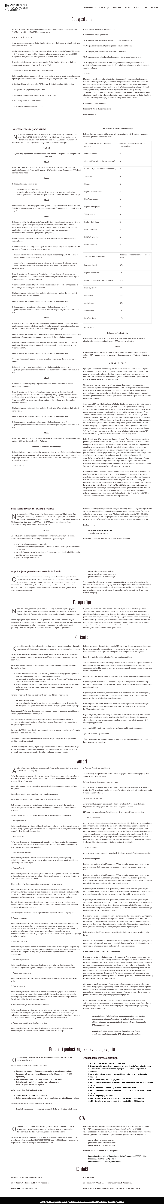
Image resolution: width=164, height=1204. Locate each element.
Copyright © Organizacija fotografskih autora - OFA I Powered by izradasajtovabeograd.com (82, 1201)
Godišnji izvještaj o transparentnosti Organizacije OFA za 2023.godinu (116, 1101)
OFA (145, 7)
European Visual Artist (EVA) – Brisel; (102, 1159)
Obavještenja (90, 7)
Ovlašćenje (92, 1077)
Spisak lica (92, 1072)
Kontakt (154, 7)
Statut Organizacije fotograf (99, 1063)
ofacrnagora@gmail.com (102, 530)
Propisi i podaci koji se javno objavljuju (82, 1049)
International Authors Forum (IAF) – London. (104, 1161)
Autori (127, 7)
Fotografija (104, 7)
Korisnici (117, 7)
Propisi (137, 7)
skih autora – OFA (118, 1063)
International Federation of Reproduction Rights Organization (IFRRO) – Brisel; (117, 1156)
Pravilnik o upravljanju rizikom (100, 1096)
